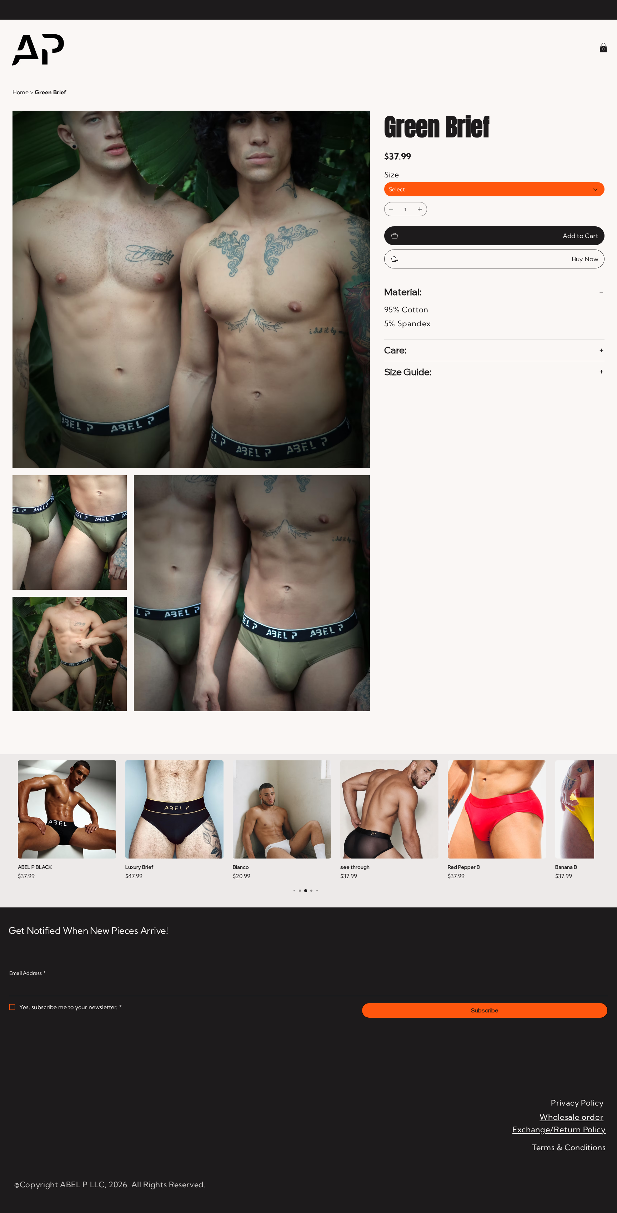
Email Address (27, 973)
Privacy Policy (577, 1102)
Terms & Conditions (569, 1147)
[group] (305, 820)
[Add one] (420, 209)
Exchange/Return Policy (559, 1129)
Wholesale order (571, 1117)
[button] (603, 47)
